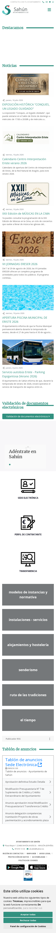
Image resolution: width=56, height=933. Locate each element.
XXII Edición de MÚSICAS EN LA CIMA (26, 213)
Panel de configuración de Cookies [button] (28, 926)
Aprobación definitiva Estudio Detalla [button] (25, 781)
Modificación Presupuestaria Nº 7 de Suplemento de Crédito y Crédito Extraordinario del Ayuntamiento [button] (24, 792)
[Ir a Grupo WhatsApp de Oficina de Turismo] (53, 2)
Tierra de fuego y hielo (25, 454)
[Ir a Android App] (16, 867)
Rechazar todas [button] (28, 920)
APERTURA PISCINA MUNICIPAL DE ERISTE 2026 (24, 320)
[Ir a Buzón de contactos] (47, 2)
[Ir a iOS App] (38, 867)
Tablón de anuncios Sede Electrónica (23, 762)
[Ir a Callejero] (50, 2)
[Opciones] (49, 738)
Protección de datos (18, 857)
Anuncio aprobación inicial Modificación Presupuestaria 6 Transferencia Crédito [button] (26, 804)
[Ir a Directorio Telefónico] (43, 2)
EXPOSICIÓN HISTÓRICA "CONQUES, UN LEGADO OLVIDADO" (26, 106)
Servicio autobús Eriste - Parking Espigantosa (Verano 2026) (23, 374)
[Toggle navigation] (49, 10)
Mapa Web (31, 853)
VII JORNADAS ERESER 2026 (19, 264)
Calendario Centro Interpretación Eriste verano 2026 (24, 161)
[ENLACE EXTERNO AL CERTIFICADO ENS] (28, 875)
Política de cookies (28, 860)
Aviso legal (45, 853)
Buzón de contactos (13, 853)
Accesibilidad (38, 857)
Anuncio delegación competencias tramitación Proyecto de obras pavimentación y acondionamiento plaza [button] (27, 817)
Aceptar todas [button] (28, 914)
